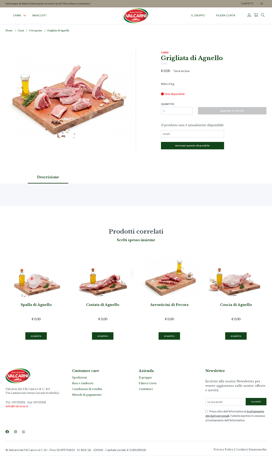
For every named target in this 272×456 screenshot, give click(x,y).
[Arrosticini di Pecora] (169, 277)
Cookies (241, 449)
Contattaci (146, 389)
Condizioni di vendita (87, 389)
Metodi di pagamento (87, 394)
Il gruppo (198, 15)
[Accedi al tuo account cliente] (249, 15)
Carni (17, 15)
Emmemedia (257, 449)
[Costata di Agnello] (102, 277)
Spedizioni (79, 377)
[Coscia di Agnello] (235, 277)
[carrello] (256, 15)
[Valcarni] (136, 15)
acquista (36, 335)
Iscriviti (256, 401)
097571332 (18, 402)
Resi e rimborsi (82, 383)
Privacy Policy (224, 449)
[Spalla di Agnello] (36, 277)
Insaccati (39, 15)
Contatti (247, 3)
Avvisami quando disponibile (192, 145)
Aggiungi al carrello (232, 110)
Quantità (167, 104)
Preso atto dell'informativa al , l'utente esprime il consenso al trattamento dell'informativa (235, 415)
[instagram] (15, 431)
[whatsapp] (261, 4)
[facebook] (7, 431)
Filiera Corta (225, 15)
